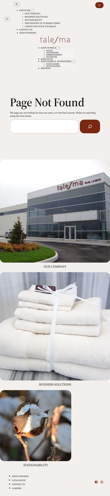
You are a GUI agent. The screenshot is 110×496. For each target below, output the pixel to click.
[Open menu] (7, 19)
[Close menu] (16, 4)
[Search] (90, 126)
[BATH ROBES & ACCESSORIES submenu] (73, 61)
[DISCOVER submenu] (32, 10)
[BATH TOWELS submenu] (58, 48)
